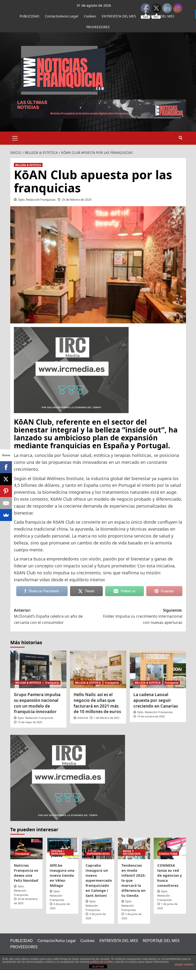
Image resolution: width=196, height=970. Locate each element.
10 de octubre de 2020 (151, 716)
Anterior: (48, 616)
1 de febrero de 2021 (107, 718)
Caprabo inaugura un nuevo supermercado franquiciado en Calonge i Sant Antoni (99, 880)
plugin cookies (184, 964)
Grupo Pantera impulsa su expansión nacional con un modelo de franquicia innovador (37, 703)
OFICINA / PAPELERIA (58, 852)
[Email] (6, 503)
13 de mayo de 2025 (30, 722)
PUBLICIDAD (29, 16)
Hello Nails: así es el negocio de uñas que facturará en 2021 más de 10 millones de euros (97, 703)
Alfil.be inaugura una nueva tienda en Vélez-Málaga (62, 875)
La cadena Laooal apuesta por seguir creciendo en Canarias (155, 700)
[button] (15, 138)
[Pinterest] (6, 491)
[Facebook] (6, 467)
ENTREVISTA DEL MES (119, 16)
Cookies (90, 16)
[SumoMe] (6, 515)
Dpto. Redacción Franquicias (37, 200)
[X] (6, 479)
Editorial (82, 718)
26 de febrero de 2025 (77, 200)
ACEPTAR (98, 966)
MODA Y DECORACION (132, 852)
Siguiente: (142, 616)
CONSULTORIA (168, 853)
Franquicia (52, 682)
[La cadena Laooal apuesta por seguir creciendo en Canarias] (158, 669)
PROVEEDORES (98, 27)
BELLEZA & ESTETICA (28, 165)
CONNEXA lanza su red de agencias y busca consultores (169, 875)
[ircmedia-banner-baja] (71, 369)
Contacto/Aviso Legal (61, 16)
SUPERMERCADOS (98, 853)
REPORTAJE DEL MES (161, 940)
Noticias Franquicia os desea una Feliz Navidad (26, 873)
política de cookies (102, 962)
